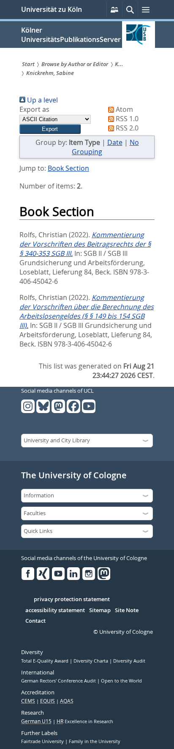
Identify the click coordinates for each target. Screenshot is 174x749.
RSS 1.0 (126, 118)
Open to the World (121, 681)
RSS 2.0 (126, 128)
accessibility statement (55, 610)
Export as (34, 109)
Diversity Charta (91, 661)
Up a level (41, 100)
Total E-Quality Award (45, 661)
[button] (50, 129)
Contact (35, 621)
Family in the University (94, 741)
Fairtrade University (43, 741)
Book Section (68, 168)
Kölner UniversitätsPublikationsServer (71, 34)
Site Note (127, 610)
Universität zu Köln (51, 9)
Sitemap (100, 610)
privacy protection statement (72, 599)
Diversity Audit (129, 661)
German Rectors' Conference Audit (59, 681)
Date (114, 142)
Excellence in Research (85, 721)
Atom (123, 109)
